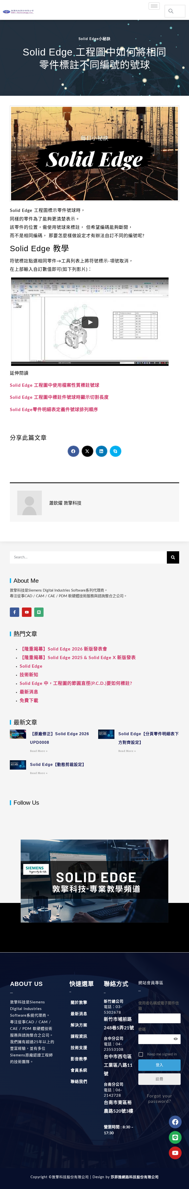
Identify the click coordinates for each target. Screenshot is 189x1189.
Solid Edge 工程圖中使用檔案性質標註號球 (54, 385)
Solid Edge (31, 666)
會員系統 (79, 1070)
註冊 (159, 1079)
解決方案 (79, 1025)
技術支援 (79, 1048)
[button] (73, 451)
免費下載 (29, 701)
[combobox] (175, 11)
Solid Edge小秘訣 (94, 39)
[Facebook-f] (14, 612)
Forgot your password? (159, 1099)
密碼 (142, 1029)
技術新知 (29, 675)
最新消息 (29, 692)
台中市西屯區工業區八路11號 (118, 1065)
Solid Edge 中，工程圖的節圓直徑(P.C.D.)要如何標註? (76, 683)
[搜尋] (173, 557)
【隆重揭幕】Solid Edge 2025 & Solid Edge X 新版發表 (78, 658)
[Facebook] (175, 1122)
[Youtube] (26, 612)
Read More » (39, 751)
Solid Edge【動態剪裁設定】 (58, 764)
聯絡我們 (79, 1082)
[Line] (39, 612)
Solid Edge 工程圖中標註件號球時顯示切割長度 (59, 397)
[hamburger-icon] (154, 6)
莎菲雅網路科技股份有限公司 (134, 1177)
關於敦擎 (79, 1003)
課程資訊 (79, 1036)
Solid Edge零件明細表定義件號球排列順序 (54, 410)
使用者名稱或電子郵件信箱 (158, 1005)
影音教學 (79, 1059)
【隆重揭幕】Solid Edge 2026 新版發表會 (63, 649)
